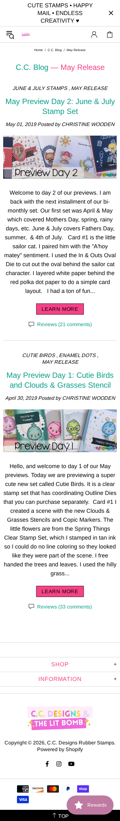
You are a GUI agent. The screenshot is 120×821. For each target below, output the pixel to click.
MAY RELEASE (89, 88)
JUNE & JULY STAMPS (39, 88)
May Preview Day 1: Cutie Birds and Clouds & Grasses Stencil (60, 380)
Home (38, 50)
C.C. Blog (55, 50)
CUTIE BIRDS (38, 355)
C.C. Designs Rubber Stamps (25, 34)
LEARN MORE (60, 309)
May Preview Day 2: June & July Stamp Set (60, 106)
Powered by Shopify (60, 749)
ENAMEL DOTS (77, 355)
